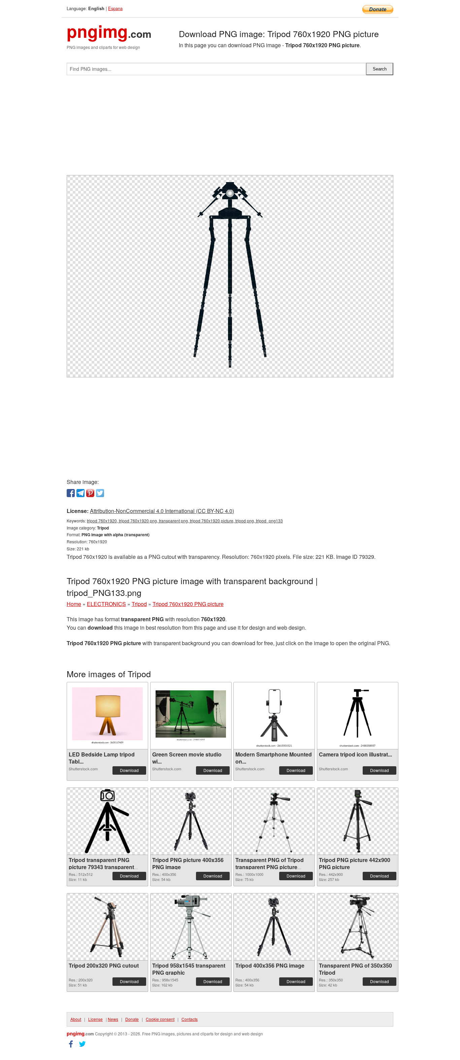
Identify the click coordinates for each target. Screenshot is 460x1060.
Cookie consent (160, 1019)
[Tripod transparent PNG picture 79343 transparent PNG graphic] (107, 821)
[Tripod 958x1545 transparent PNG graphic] (191, 927)
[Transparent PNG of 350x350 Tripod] (358, 927)
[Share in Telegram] (80, 493)
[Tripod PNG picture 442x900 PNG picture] (357, 821)
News (113, 1019)
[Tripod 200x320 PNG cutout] (108, 927)
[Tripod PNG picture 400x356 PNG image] (191, 821)
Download (129, 770)
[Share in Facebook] (71, 493)
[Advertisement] (230, 128)
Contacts (190, 1019)
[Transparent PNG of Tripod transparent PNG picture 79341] (274, 821)
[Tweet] (100, 493)
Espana (115, 8)
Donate (132, 1019)
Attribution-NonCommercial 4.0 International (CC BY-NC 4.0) (162, 511)
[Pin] (90, 493)
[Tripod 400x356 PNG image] (274, 927)
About (75, 1019)
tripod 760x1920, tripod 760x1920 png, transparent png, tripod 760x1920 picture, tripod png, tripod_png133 (185, 520)
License (95, 1019)
